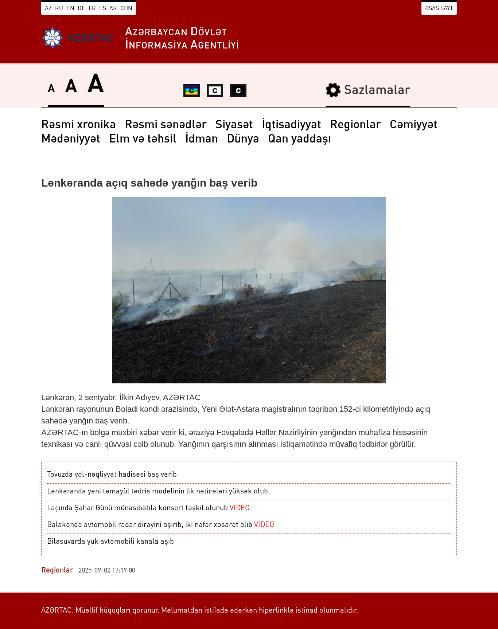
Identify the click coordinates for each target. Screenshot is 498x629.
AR (113, 9)
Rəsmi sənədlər (166, 125)
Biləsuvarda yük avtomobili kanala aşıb (110, 542)
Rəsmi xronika (78, 125)
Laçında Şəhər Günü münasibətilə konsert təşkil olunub (148, 508)
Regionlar (355, 125)
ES (102, 9)
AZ (48, 9)
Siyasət (234, 125)
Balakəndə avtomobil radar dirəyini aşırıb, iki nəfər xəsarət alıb (160, 525)
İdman (201, 139)
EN (70, 9)
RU (59, 9)
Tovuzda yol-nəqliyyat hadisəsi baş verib (112, 474)
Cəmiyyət (413, 125)
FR (92, 9)
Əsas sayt (439, 9)
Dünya (243, 139)
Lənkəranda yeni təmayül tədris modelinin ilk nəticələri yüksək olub (157, 491)
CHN (126, 9)
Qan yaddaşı (299, 139)
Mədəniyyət (70, 139)
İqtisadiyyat (291, 125)
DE (81, 9)
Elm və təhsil (142, 139)
